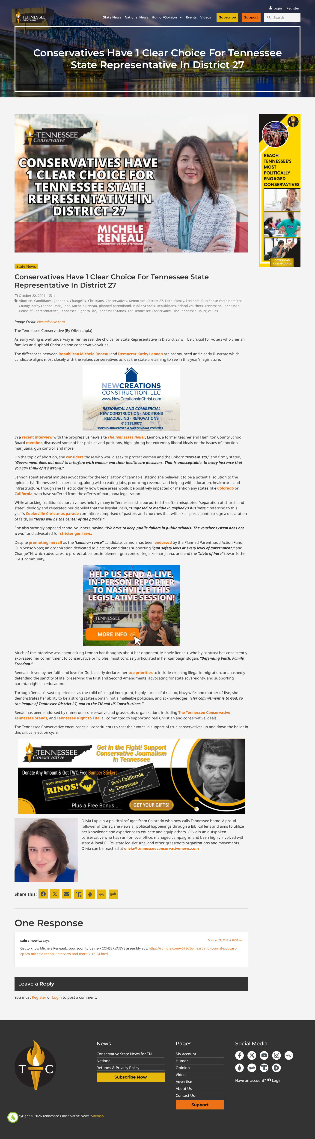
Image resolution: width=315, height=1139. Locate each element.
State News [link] (112, 17)
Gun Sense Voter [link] (213, 300)
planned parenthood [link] (115, 306)
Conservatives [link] (116, 300)
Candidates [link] (43, 300)
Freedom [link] (192, 300)
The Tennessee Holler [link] (189, 311)
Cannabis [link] (60, 300)
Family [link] (179, 300)
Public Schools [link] (144, 306)
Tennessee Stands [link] (112, 311)
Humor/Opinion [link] (164, 17)
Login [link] (57, 997)
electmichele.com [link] (51, 321)
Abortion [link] (25, 300)
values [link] (213, 311)
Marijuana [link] (62, 306)
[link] (12, 1117)
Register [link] (39, 997)
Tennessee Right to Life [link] (78, 311)
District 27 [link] (155, 300)
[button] (43, 894)
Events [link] (191, 17)
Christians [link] (96, 300)
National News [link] (136, 17)
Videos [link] (205, 17)
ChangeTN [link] (78, 300)
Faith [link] (168, 300)
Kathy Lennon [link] (42, 306)
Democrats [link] (137, 300)
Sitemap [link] (97, 1116)
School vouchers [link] (190, 306)
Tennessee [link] (213, 306)
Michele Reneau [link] (84, 306)
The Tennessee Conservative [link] (150, 311)
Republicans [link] (166, 306)
